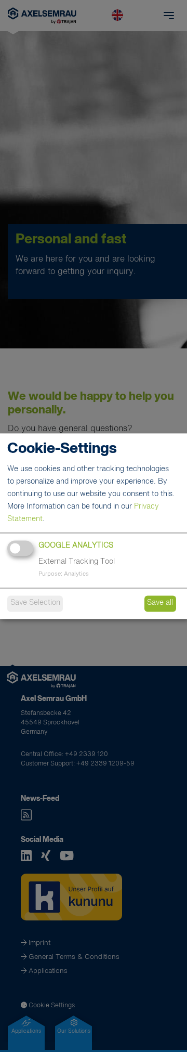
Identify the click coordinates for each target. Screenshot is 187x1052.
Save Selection (35, 603)
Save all (160, 603)
